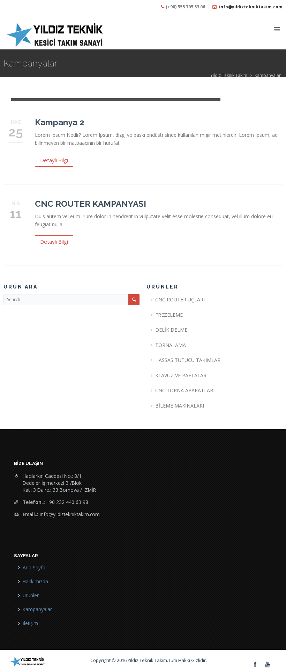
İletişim (30, 623)
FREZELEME (169, 314)
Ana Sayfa (34, 567)
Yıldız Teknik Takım (228, 75)
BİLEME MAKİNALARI (179, 405)
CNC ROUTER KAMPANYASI (90, 204)
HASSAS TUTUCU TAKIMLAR (187, 360)
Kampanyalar (268, 75)
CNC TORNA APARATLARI (184, 390)
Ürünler (31, 595)
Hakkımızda (35, 581)
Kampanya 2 (59, 122)
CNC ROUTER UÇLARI (180, 299)
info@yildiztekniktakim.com (251, 7)
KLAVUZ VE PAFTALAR (180, 375)
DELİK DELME (171, 329)
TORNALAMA (170, 345)
